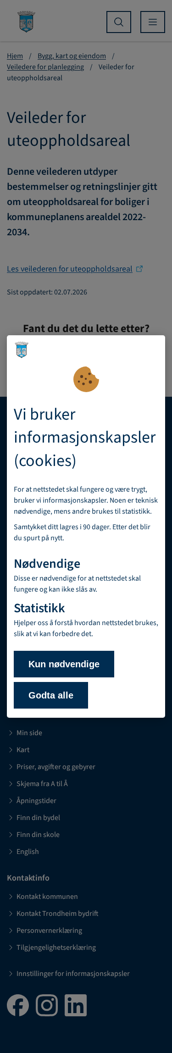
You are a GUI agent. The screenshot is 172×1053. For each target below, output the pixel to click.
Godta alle (50, 695)
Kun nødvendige (64, 664)
